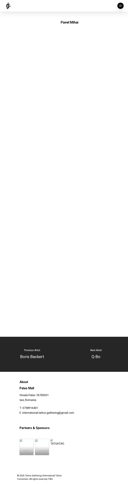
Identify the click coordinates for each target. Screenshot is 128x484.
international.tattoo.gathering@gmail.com (48, 413)
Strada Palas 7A (29, 395)
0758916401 (30, 408)
